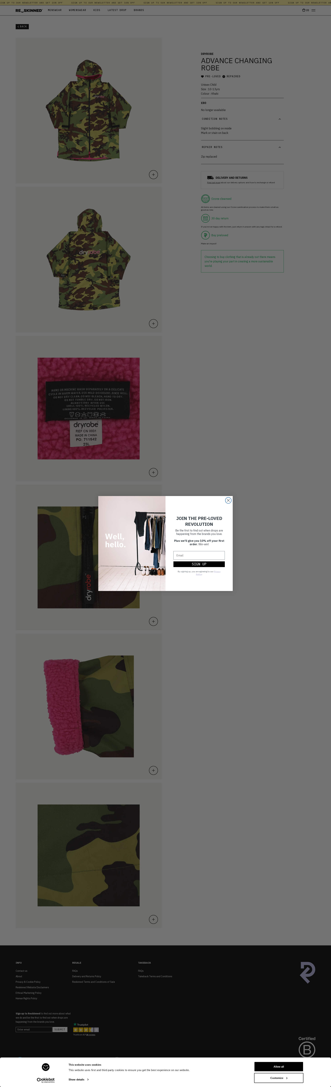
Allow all (279, 1066)
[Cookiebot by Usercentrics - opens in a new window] (46, 1080)
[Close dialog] (228, 500)
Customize (276, 1077)
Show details (76, 1079)
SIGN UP (199, 564)
